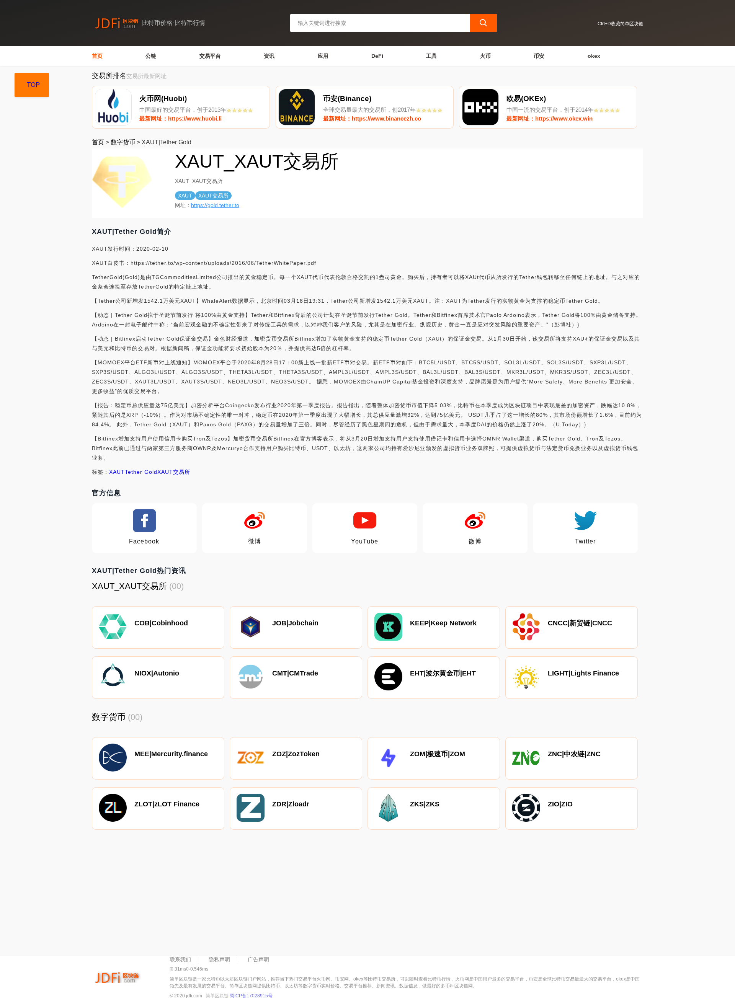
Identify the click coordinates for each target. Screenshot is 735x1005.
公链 (150, 56)
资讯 (269, 56)
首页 (97, 56)
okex (594, 56)
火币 (485, 56)
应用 (323, 56)
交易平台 (210, 56)
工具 (431, 56)
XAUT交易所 (173, 472)
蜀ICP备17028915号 (251, 995)
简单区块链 (217, 995)
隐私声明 (219, 959)
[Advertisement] (321, 894)
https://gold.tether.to (215, 205)
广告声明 (258, 959)
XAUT (117, 472)
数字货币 (123, 142)
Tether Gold (141, 472)
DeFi (377, 56)
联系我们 (180, 959)
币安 (539, 56)
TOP (33, 84)
